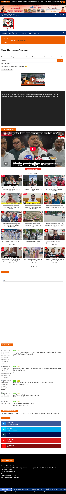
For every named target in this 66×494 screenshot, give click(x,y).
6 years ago (17, 384)
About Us (18, 15)
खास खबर (18, 33)
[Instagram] (60, 14)
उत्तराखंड (24, 33)
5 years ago (17, 356)
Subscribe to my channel (33, 169)
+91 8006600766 (10, 471)
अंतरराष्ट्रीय (4, 33)
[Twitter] (58, 14)
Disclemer (12, 15)
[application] (33, 108)
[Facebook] (55, 14)
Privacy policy (5, 15)
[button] (35, 173)
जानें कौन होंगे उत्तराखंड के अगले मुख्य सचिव (22, 1)
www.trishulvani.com (13, 477)
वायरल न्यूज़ (36, 33)
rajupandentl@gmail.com (8, 475)
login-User (30, 15)
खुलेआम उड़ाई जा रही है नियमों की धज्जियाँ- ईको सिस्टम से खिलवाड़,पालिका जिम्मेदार (33, 382)
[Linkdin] (63, 14)
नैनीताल (18, 350)
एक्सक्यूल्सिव (11, 33)
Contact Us (24, 15)
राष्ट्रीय (30, 33)
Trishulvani (26, 356)
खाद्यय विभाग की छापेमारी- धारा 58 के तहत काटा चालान (26, 395)
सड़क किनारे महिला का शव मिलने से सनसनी (24, 403)
